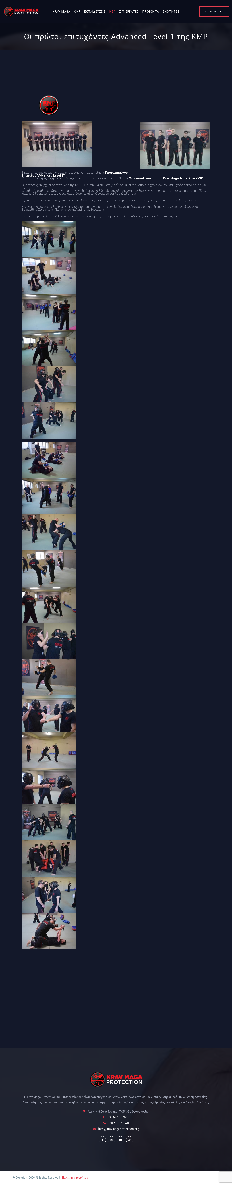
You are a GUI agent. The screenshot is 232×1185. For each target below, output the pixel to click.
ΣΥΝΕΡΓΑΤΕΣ (129, 11)
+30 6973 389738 (118, 1117)
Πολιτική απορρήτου (75, 1177)
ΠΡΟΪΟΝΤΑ (150, 11)
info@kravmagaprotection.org (118, 1129)
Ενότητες (171, 11)
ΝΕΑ (112, 11)
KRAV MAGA (61, 11)
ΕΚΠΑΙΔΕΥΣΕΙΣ (95, 11)
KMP (77, 11)
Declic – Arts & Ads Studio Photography (70, 216)
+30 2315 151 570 (118, 1123)
